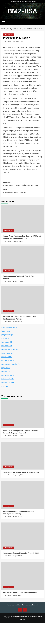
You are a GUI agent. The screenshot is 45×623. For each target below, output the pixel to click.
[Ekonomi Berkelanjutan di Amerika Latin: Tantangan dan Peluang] (22, 300)
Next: (16, 191)
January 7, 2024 (17, 41)
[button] (3, 22)
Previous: (20, 183)
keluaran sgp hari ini (28, 1)
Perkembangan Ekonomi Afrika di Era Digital (20, 592)
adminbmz (8, 41)
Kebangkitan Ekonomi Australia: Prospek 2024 (21, 553)
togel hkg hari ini (15, 1)
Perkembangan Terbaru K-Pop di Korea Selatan (21, 472)
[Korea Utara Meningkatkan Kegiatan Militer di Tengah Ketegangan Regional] (22, 219)
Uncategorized (8, 34)
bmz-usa (22, 11)
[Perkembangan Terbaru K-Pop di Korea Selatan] (22, 259)
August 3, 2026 (17, 556)
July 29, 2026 (17, 595)
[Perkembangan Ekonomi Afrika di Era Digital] (22, 576)
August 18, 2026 (18, 241)
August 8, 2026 (17, 321)
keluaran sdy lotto (7, 379)
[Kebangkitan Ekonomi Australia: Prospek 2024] (22, 536)
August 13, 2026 (18, 281)
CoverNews (32, 616)
